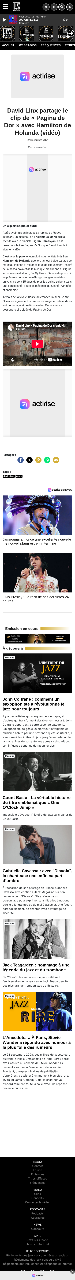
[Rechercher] (61, 6)
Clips (37, 1194)
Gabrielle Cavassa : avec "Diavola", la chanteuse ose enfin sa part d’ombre (37, 875)
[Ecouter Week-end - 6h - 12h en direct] (37, 638)
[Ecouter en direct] (54, 6)
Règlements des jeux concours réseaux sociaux (37, 1255)
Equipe (37, 1170)
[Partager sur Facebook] (20, 461)
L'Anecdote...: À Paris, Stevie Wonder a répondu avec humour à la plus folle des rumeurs (37, 1042)
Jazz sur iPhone (37, 1240)
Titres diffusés (37, 1178)
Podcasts (37, 1213)
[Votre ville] (46, 6)
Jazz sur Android (37, 1244)
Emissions (37, 1174)
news (19, 476)
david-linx (8, 476)
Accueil (8, 45)
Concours (37, 1229)
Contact (37, 1166)
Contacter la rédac (37, 1202)
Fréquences (51, 45)
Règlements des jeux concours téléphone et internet (37, 1263)
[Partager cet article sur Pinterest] (37, 461)
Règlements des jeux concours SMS (37, 1259)
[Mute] (65, 19)
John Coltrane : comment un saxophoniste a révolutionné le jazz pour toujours (33, 704)
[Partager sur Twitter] (29, 461)
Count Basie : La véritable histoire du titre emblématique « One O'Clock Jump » (36, 802)
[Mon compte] (69, 6)
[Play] (5, 20)
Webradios (28, 45)
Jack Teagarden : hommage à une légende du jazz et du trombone (36, 967)
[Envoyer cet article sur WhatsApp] (46, 461)
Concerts (37, 1198)
